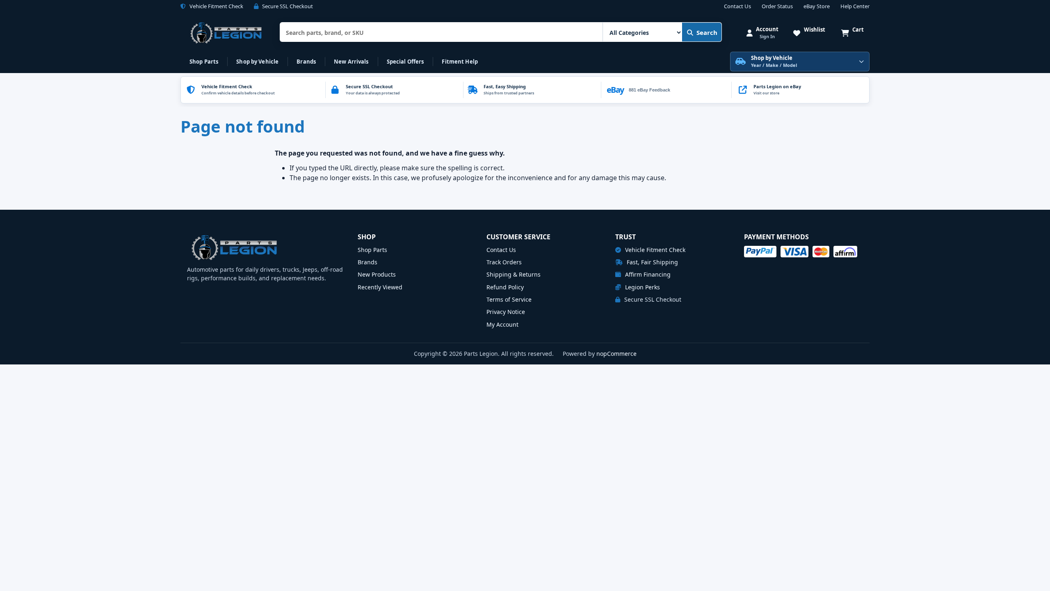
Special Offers (405, 61)
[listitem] (800, 90)
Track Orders (504, 262)
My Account (502, 324)
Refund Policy (505, 287)
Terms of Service (509, 299)
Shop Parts (203, 61)
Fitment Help (460, 61)
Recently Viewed (380, 287)
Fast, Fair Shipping (651, 262)
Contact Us (737, 6)
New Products (377, 274)
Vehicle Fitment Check (654, 250)
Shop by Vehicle (257, 61)
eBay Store (816, 6)
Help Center (855, 6)
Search (706, 32)
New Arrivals (351, 61)
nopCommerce (616, 353)
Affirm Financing (647, 274)
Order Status (777, 6)
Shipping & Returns (513, 274)
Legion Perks (641, 287)
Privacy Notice (505, 312)
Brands (306, 61)
